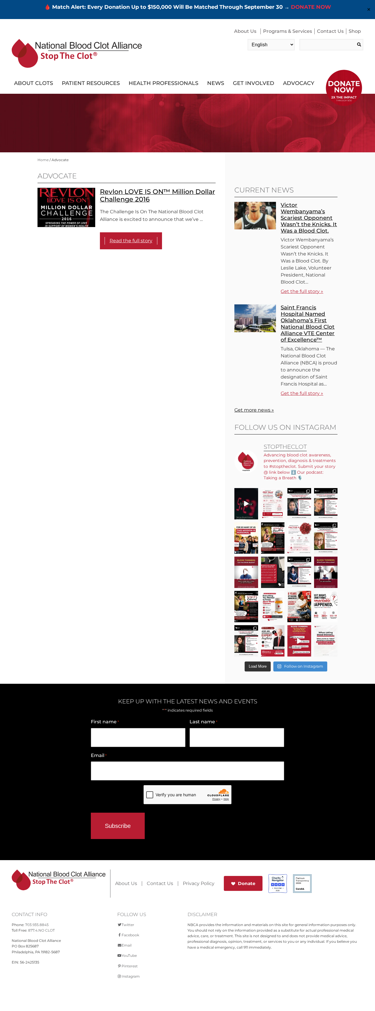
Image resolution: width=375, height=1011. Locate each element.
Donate (246, 883)
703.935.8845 (37, 925)
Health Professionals (163, 83)
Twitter (128, 925)
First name (105, 721)
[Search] (359, 44)
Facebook (130, 935)
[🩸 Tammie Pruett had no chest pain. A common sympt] (326, 538)
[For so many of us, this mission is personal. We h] (246, 538)
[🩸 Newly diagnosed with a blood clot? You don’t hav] (273, 503)
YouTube (129, 955)
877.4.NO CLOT (41, 930)
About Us (245, 31)
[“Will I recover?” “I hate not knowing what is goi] (326, 606)
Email (99, 755)
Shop (355, 31)
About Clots (33, 83)
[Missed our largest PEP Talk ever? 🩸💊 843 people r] (273, 606)
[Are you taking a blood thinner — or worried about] (246, 572)
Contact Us (330, 31)
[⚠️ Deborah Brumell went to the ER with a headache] (246, 641)
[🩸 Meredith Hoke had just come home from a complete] (326, 503)
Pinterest (130, 966)
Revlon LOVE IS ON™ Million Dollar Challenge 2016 (157, 195)
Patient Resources (91, 83)
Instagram (131, 976)
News (215, 83)
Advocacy (298, 83)
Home (43, 160)
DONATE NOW (311, 7)
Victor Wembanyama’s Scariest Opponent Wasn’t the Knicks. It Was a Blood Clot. (309, 218)
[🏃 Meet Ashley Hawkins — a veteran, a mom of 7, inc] (273, 538)
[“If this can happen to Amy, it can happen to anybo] (246, 503)
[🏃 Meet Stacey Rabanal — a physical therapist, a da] (246, 606)
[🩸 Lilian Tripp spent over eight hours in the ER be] (299, 503)
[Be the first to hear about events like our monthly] (273, 572)
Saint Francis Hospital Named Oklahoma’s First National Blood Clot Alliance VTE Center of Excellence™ (308, 323)
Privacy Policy (198, 883)
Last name (203, 721)
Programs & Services (287, 31)
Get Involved (253, 83)
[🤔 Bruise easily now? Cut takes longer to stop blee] (326, 641)
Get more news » (254, 410)
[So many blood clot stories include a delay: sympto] (299, 572)
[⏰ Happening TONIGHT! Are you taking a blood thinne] (273, 641)
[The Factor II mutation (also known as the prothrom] (299, 538)
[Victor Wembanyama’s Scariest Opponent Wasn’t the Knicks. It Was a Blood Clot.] (255, 228)
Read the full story (131, 240)
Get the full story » (302, 291)
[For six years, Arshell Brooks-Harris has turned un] (299, 606)
